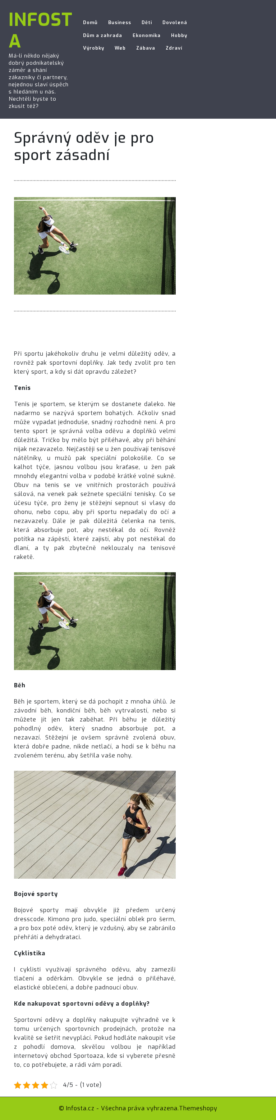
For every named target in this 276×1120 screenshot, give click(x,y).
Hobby (179, 35)
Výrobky (93, 48)
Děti (147, 22)
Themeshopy (198, 1108)
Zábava (145, 48)
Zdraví (174, 48)
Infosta (41, 30)
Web (120, 48)
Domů (90, 22)
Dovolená (174, 22)
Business (119, 22)
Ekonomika (147, 35)
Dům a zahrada (102, 35)
